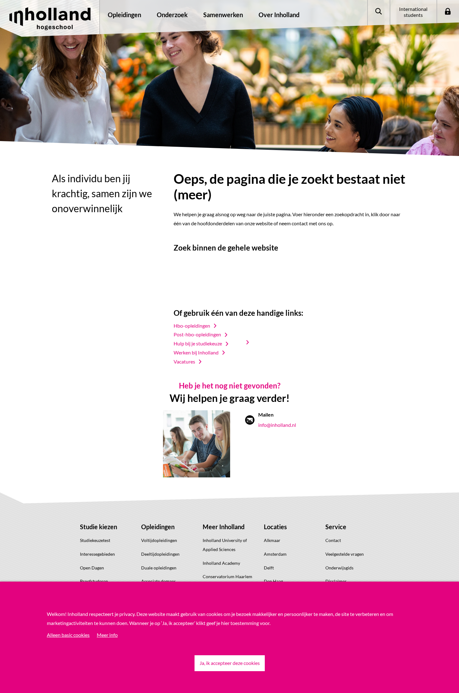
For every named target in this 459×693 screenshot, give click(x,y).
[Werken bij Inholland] (251, 342)
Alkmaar (272, 540)
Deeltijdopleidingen (160, 554)
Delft (269, 567)
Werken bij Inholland (196, 352)
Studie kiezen (98, 526)
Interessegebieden (97, 554)
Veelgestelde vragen (344, 554)
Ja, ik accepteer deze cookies (230, 663)
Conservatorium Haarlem (227, 576)
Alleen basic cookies (68, 635)
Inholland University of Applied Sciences (225, 545)
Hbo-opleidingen (192, 326)
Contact (333, 540)
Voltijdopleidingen (159, 540)
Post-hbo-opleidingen (197, 334)
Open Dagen (92, 567)
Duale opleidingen (158, 567)
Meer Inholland (223, 526)
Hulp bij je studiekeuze (198, 343)
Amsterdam (275, 554)
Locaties (275, 526)
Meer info (107, 635)
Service (335, 526)
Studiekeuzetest (95, 540)
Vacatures (184, 361)
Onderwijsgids (339, 567)
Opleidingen (158, 526)
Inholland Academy (221, 563)
